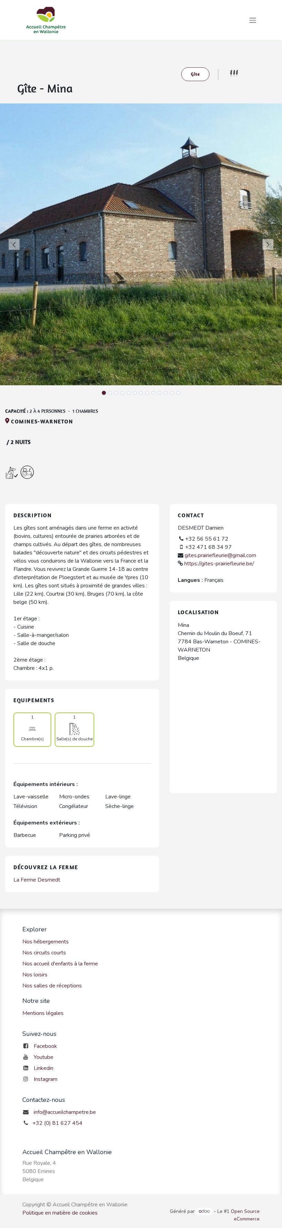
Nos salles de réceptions (52, 985)
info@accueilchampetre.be (65, 1112)
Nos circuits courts (44, 952)
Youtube (43, 1057)
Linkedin (43, 1068)
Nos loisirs (34, 974)
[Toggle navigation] (253, 20)
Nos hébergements (45, 941)
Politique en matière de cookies (60, 1213)
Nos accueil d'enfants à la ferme (60, 963)
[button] (14, 244)
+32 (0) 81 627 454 (57, 1123)
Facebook (45, 1046)
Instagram (45, 1079)
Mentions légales (43, 1013)
